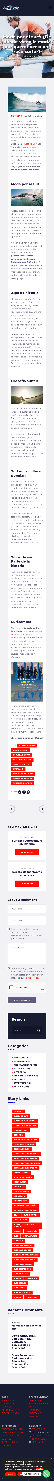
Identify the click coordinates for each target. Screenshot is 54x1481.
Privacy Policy (32, 978)
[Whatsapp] (46, 1474)
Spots (17, 1079)
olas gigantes (31, 1215)
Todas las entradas (28, 56)
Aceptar (11, 1474)
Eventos (19, 1061)
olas (16, 1215)
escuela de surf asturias (26, 1154)
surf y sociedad (21, 764)
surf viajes (19, 1288)
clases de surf (27, 745)
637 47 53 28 (38, 1429)
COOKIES (6, 1407)
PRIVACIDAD (8, 1403)
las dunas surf (21, 1191)
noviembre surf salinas (25, 1210)
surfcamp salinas (22, 778)
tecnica (17, 1297)
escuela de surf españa (25, 1158)
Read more (27, 852)
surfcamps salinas (23, 1264)
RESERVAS (37, 1442)
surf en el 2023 (21, 1274)
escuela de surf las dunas (27, 1163)
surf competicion (22, 1269)
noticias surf (20, 1201)
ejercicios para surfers (25, 1140)
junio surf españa (23, 1177)
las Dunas (19, 1187)
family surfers (21, 1173)
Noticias (16, 116)
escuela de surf (21, 755)
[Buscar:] (27, 1030)
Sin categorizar (23, 1076)
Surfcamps (16, 634)
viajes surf (32, 1297)
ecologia (18, 1135)
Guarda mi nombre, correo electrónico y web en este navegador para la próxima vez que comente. (26, 934)
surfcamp (18, 769)
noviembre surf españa (25, 1206)
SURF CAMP (35, 1400)
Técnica (18, 1086)
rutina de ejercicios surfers (24, 1225)
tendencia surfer (22, 783)
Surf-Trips (20, 1083)
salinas (17, 1231)
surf (16, 1236)
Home (13, 56)
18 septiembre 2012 (27, 868)
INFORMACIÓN (39, 1439)
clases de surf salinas (25, 1125)
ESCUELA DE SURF (38, 1403)
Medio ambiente (23, 1065)
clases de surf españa (25, 1121)
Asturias (18, 1111)
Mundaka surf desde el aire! (26, 1327)
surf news (31, 1278)
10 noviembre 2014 (27, 837)
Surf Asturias (30, 1236)
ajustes (39, 1469)
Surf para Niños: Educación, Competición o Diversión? (22, 1343)
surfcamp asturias (23, 774)
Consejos (19, 1058)
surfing (17, 1278)
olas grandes (20, 1220)
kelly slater (20, 1182)
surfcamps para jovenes (26, 1255)
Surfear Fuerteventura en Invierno (27, 842)
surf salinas (20, 1283)
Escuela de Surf (29, 144)
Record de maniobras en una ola (27, 873)
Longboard (19, 1196)
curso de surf (20, 750)
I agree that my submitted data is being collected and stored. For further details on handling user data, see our (28, 973)
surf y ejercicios (22, 1292)
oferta (18, 1072)
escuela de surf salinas (25, 1168)
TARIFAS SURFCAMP (12, 1432)
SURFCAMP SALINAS (13, 1429)
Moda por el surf (22, 760)
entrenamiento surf (24, 1144)
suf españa (31, 1231)
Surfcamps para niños (24, 1260)
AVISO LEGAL (9, 1400)
